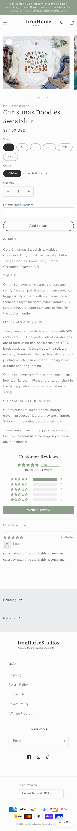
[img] (13, 537)
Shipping (10, 600)
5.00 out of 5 (49, 465)
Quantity (8, 183)
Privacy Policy (18, 704)
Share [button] (12, 239)
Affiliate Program (21, 714)
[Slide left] (29, 98)
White (12, 173)
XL (49, 147)
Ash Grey (35, 173)
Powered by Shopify (51, 824)
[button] (5, 22)
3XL (10, 157)
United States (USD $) (36, 793)
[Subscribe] (63, 741)
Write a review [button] (38, 510)
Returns (9, 618)
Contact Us (17, 694)
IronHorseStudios (33, 824)
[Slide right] (48, 98)
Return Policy (18, 685)
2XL (65, 147)
